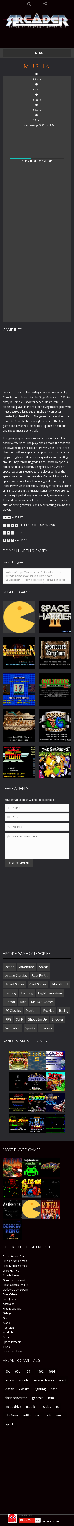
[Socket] (37, 1102)
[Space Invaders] (31, 1167)
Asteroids (8, 1304)
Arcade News (11, 1275)
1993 (52, 1371)
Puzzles (48, 1011)
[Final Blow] (18, 1123)
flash (54, 1389)
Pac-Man (8, 1327)
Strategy (46, 1028)
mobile (31, 1406)
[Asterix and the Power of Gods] (55, 1081)
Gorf (5, 1318)
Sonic (6, 1337)
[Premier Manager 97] (55, 1060)
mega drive (13, 1406)
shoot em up (56, 1415)
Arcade (44, 967)
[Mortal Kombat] (50, 1209)
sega (38, 1415)
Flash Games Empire (15, 1285)
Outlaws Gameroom (15, 1289)
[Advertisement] (38, 35)
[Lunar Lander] (50, 1188)
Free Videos (10, 1294)
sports (10, 1424)
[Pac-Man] (31, 1209)
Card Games (37, 984)
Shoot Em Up (37, 1019)
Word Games (11, 1270)
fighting (40, 1389)
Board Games (14, 984)
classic (9, 1389)
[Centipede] (12, 1188)
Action (9, 967)
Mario (6, 1323)
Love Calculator (12, 1351)
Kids (23, 1002)
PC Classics (13, 1011)
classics (24, 1389)
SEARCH (29, 4)
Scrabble (8, 1332)
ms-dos (46, 1406)
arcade (23, 1380)
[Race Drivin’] (18, 1102)
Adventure (26, 967)
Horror (10, 1002)
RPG (8, 1019)
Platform (32, 1011)
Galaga (7, 1313)
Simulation (12, 1028)
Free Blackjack (12, 1308)
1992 (40, 1371)
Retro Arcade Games (15, 1256)
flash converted (16, 1398)
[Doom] (12, 1167)
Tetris (6, 1346)
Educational (59, 984)
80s (7, 1371)
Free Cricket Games (15, 1261)
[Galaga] (50, 1167)
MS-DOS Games (42, 1002)
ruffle (27, 1415)
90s (17, 1371)
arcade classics (43, 1380)
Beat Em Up (40, 975)
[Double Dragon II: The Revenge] (37, 1123)
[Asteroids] (12, 1209)
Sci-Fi (19, 1019)
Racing (63, 1011)
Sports (30, 1028)
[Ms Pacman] (31, 1188)
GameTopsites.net (14, 1280)
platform (11, 1415)
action (9, 1380)
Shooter (57, 1019)
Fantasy (10, 993)
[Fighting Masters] (37, 1081)
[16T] (18, 1081)
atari (62, 1380)
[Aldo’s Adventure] (55, 1123)
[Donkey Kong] (12, 1230)
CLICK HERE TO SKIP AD (37, 161)
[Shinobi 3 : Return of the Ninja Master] (55, 1102)
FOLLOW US (45, 4)
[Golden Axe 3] (37, 1060)
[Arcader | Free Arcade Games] (37, 20)
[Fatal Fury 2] (18, 1060)
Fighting (27, 993)
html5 (52, 1398)
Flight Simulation (50, 993)
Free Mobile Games (15, 1266)
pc (57, 1406)
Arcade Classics (16, 975)
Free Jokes (9, 1299)
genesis (37, 1398)
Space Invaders (12, 1342)
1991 (28, 1371)
